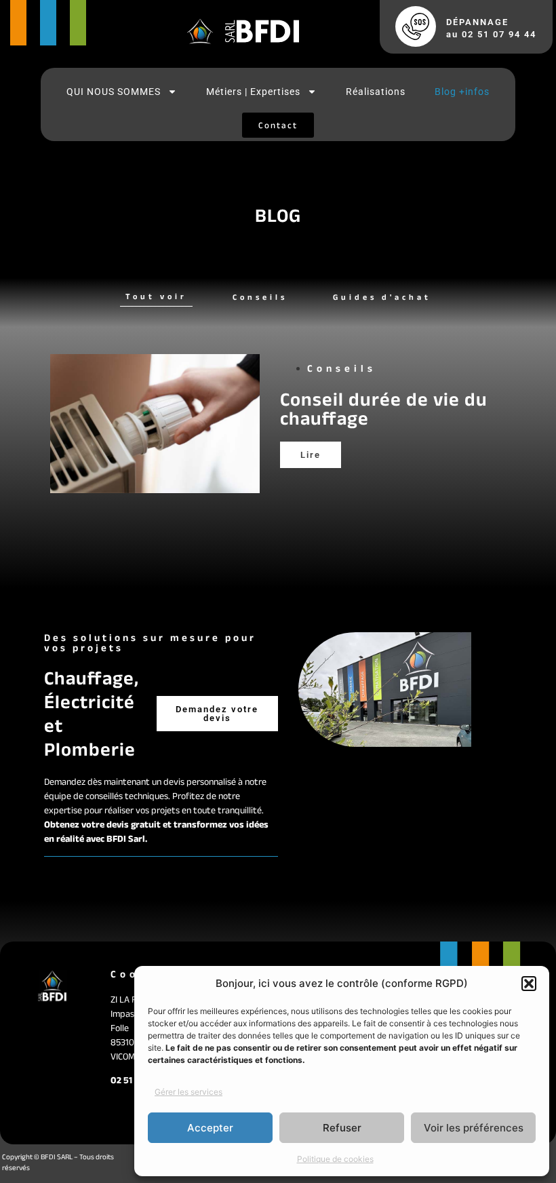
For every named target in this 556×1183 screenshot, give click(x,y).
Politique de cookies (335, 1159)
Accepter (210, 1127)
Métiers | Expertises (253, 91)
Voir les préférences (473, 1127)
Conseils (260, 296)
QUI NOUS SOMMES (113, 91)
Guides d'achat (382, 296)
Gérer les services (188, 1092)
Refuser (342, 1127)
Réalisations (375, 91)
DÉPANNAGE (477, 22)
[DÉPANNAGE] (415, 26)
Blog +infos (462, 91)
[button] (529, 983)
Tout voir (156, 296)
